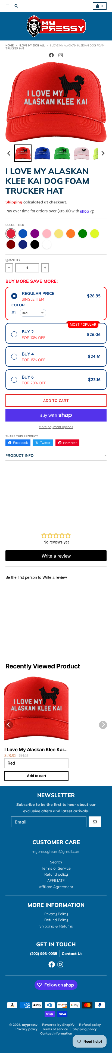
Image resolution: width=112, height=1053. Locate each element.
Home (9, 45)
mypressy (30, 1025)
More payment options (56, 427)
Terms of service (55, 1029)
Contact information (56, 1033)
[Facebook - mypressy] (51, 55)
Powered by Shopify (58, 1025)
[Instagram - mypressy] (60, 55)
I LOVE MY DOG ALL (32, 45)
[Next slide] (103, 153)
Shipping (13, 202)
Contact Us (72, 953)
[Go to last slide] (9, 153)
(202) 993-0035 (43, 953)
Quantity (12, 260)
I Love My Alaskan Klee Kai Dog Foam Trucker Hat (34, 750)
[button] (23, 153)
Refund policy (90, 1025)
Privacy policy (26, 1029)
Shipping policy (85, 1029)
